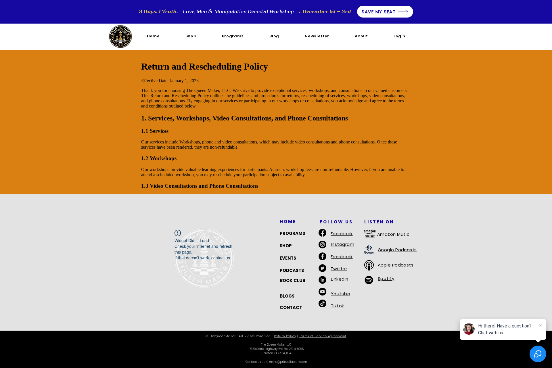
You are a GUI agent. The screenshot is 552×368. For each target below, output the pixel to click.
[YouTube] (322, 292)
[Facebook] (322, 233)
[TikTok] (322, 303)
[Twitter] (322, 268)
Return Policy (285, 336)
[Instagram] (322, 244)
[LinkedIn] (322, 280)
